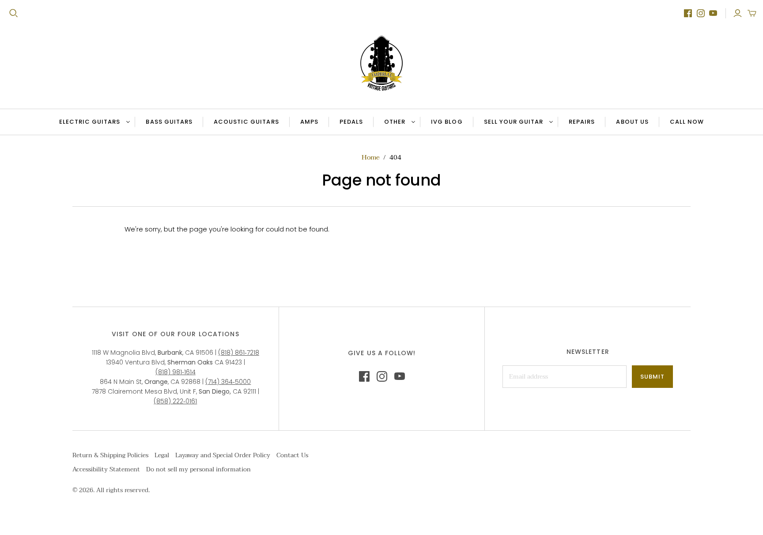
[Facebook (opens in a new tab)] (688, 13)
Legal (162, 455)
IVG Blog (452, 124)
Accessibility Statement (106, 469)
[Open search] (13, 13)
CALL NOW (691, 124)
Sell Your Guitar (514, 122)
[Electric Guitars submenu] (127, 122)
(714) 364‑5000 (228, 381)
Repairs (582, 122)
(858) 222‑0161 (175, 401)
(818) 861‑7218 (238, 352)
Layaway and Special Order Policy (222, 455)
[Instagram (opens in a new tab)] (701, 13)
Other (394, 122)
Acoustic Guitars (246, 122)
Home (371, 157)
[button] (752, 13)
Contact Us (292, 455)
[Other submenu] (412, 122)
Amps (309, 122)
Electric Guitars (90, 122)
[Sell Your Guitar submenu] (550, 122)
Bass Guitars (169, 122)
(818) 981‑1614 (175, 372)
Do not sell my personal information (198, 469)
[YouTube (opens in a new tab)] (713, 13)
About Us (632, 122)
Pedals (351, 122)
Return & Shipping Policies (110, 455)
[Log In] (737, 13)
